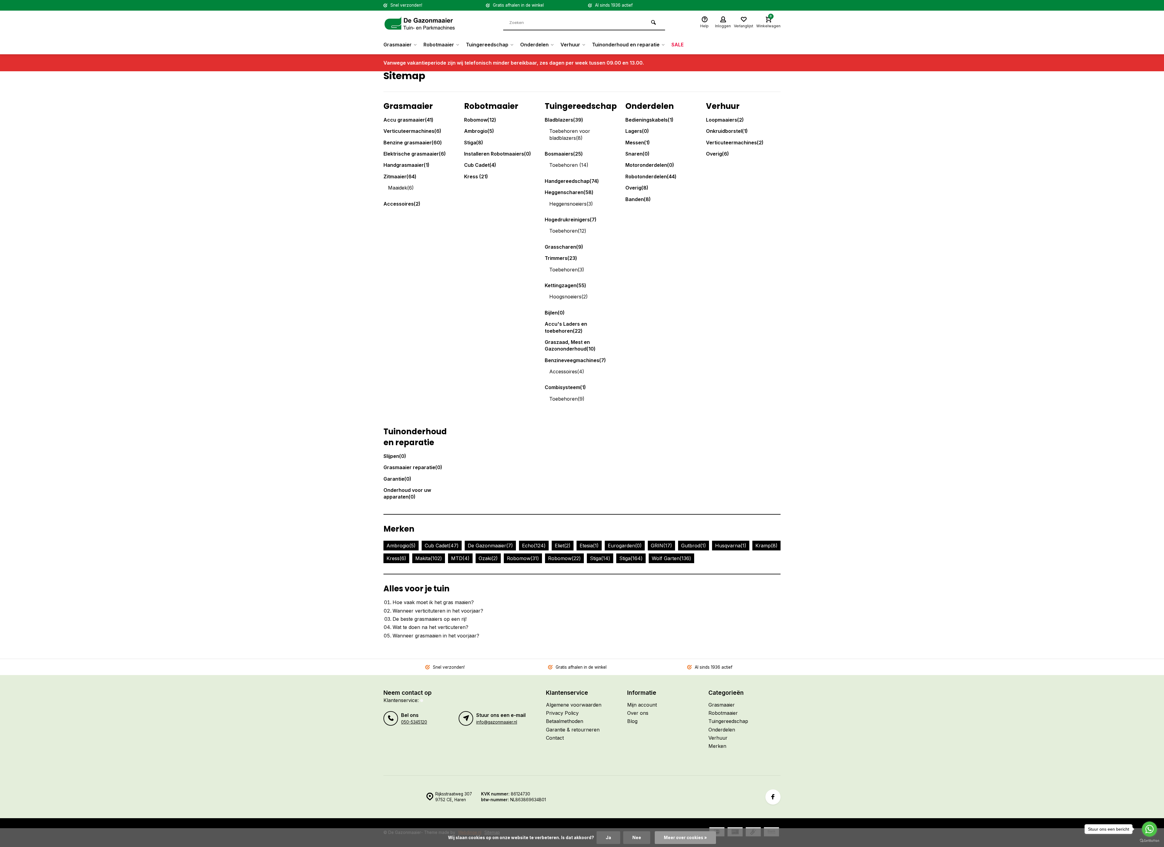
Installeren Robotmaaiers (497, 154)
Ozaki (488, 558)
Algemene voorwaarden (573, 705)
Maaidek (401, 188)
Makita (428, 558)
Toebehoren (568, 165)
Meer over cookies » (685, 837)
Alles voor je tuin (416, 588)
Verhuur (570, 45)
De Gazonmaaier (490, 546)
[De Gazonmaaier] (419, 23)
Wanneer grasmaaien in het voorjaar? (436, 636)
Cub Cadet (480, 165)
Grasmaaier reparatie (412, 467)
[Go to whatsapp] (1149, 829)
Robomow (480, 120)
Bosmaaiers (564, 154)
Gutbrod (693, 546)
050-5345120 (414, 722)
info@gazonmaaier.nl (496, 722)
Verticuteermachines (412, 131)
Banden (638, 199)
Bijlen (555, 313)
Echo (534, 546)
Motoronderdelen (649, 165)
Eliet (562, 546)
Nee (636, 837)
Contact (555, 738)
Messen (637, 142)
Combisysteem (565, 387)
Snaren (637, 154)
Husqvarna (730, 546)
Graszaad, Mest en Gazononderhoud (570, 345)
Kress (476, 176)
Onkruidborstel (727, 131)
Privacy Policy (562, 713)
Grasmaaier (397, 45)
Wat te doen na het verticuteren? (430, 627)
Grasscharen (564, 247)
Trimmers (561, 258)
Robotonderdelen (651, 176)
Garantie (397, 479)
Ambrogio (479, 131)
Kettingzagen (565, 285)
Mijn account (642, 705)
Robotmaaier (438, 45)
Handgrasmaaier (406, 165)
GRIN (661, 546)
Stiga (473, 142)
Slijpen (394, 456)
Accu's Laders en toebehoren (566, 327)
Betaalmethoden (564, 721)
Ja (608, 837)
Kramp (766, 546)
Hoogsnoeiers (568, 297)
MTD (460, 558)
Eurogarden (625, 546)
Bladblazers (564, 120)
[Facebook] (773, 797)
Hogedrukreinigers (571, 220)
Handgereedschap (572, 181)
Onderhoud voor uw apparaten (407, 493)
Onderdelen (534, 45)
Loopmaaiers (725, 120)
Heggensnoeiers (571, 204)
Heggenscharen (569, 192)
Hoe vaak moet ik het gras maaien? (433, 602)
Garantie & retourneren (573, 730)
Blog (632, 721)
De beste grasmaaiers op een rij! (430, 619)
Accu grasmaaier (408, 120)
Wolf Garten (671, 558)
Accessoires (401, 204)
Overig (636, 188)
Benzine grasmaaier (412, 142)
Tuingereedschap (487, 45)
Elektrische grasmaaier (414, 154)
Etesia (589, 546)
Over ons (637, 713)
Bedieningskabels (649, 120)
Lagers (637, 131)
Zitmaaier (399, 176)
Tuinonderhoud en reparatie (626, 45)
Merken (398, 529)
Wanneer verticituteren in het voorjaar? (438, 611)
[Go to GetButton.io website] (1149, 841)
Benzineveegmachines (575, 360)
